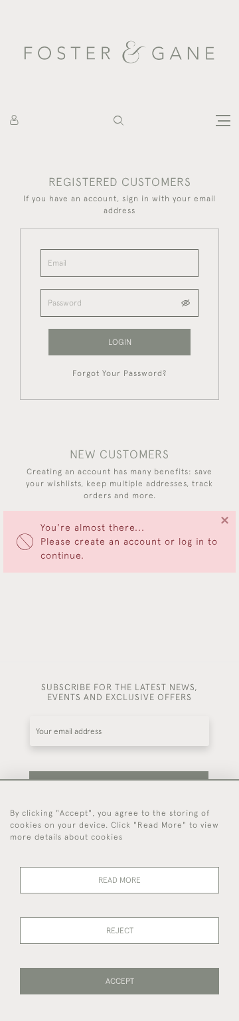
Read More (119, 880)
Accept (120, 981)
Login (119, 342)
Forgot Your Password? (119, 373)
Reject (119, 930)
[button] (118, 120)
